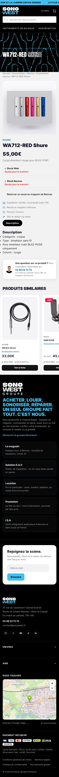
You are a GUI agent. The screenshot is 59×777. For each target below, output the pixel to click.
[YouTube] (21, 633)
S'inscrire (15, 577)
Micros (30, 73)
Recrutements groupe (40, 764)
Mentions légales (42, 759)
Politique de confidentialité (15, 764)
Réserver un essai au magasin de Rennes (29, 194)
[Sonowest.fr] (11, 10)
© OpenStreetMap (48, 723)
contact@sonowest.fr (14, 625)
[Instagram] (6, 633)
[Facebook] (13, 633)
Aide (5, 663)
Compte (45, 10)
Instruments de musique (19, 28)
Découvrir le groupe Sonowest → (21, 435)
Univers (8, 647)
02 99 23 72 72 (23, 269)
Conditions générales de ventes (17, 759)
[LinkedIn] (36, 633)
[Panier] (54, 11)
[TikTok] (28, 633)
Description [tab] (12, 223)
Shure (7, 140)
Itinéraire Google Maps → (16, 723)
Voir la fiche (19, 367)
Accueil (6, 73)
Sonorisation (47, 28)
